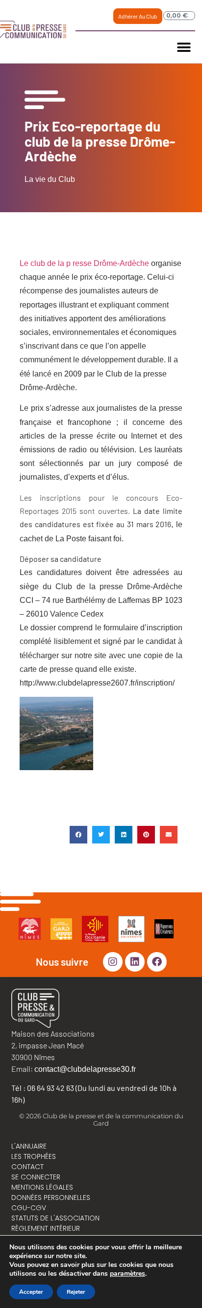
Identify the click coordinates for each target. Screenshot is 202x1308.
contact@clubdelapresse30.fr (85, 1069)
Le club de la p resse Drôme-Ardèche (84, 263)
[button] (184, 47)
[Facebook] (157, 962)
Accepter (31, 1292)
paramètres (127, 1273)
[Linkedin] (135, 962)
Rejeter (76, 1292)
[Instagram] (113, 962)
